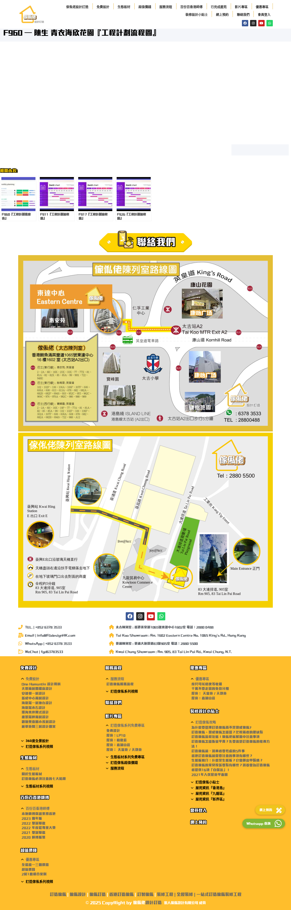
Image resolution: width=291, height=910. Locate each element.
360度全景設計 (37, 741)
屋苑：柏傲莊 (116, 740)
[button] (60, 679)
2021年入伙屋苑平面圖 (209, 774)
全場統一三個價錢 (35, 864)
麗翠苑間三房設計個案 (39, 726)
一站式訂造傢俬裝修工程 (218, 894)
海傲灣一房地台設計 (37, 703)
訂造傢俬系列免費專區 (127, 725)
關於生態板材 (32, 774)
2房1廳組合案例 (34, 874)
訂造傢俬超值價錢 (124, 763)
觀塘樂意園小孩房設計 (39, 721)
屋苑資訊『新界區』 (211, 799)
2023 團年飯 (32, 818)
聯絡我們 (243, 14)
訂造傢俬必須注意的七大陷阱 (44, 778)
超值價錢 (144, 7)
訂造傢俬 (58, 894)
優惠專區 (262, 7)
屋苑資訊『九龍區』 (211, 794)
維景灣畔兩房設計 (35, 717)
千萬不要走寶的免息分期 (210, 688)
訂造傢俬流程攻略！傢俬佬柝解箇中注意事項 (225, 736)
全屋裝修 (185, 894)
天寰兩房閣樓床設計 (37, 688)
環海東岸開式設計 (35, 712)
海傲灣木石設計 (33, 707)
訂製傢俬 (145, 894)
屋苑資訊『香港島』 (211, 788)
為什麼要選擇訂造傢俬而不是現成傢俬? (221, 727)
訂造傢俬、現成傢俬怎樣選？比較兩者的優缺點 (227, 732)
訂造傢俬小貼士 (207, 782)
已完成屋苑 (219, 7)
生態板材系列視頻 (39, 786)
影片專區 (241, 7)
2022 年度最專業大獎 (39, 827)
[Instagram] (253, 23)
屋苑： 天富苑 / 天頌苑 (124, 749)
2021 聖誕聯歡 (33, 832)
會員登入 (264, 14)
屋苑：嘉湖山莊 (118, 745)
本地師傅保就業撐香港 (39, 813)
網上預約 (222, 14)
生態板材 (124, 7)
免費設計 (103, 7)
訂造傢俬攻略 (206, 722)
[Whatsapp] (269, 23)
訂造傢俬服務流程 (120, 684)
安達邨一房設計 (33, 693)
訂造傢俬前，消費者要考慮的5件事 (218, 751)
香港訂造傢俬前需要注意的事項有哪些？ (222, 755)
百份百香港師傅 (191, 7)
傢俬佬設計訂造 (77, 7)
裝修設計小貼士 (197, 14)
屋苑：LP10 (115, 735)
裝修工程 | (167, 894)
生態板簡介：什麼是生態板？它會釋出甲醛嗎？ (227, 760)
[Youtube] (261, 23)
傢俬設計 (78, 894)
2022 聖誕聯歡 (33, 823)
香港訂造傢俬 (121, 894)
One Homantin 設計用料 (41, 684)
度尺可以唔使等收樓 (206, 684)
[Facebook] (245, 23)
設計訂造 (153, 902)
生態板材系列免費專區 (127, 757)
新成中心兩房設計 (35, 698)
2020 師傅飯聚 (33, 837)
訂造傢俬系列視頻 (39, 747)
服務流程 (165, 7)
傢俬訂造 (97, 894)
